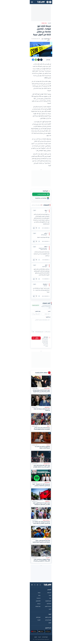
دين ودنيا (38, 603)
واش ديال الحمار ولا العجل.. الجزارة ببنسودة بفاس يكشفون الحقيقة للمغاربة (41, 541)
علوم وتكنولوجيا (48, 601)
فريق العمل (38, 617)
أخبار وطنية (49, 592)
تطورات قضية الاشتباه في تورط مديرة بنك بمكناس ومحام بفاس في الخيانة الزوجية (41, 390)
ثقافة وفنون (38, 601)
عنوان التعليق (38, 311)
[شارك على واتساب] (36, 60)
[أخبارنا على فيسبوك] (50, 2)
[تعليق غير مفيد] (36, 228)
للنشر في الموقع (48, 617)
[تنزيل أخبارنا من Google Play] (48, 631)
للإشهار (50, 622)
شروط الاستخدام (48, 620)
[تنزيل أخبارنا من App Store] (41, 631)
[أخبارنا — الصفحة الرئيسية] (41, 2)
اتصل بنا (39, 620)
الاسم (49, 311)
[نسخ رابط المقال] (41, 60)
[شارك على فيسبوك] (33, 60)
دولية (50, 598)
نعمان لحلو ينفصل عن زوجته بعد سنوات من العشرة (42, 409)
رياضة (39, 595)
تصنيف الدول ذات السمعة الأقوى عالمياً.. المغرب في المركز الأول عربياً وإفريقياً (41, 503)
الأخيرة (50, 609)
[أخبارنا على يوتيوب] (32, 585)
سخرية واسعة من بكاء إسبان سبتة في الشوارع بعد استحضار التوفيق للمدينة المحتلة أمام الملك (42, 428)
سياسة (39, 592)
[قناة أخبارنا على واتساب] (47, 2)
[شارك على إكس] (38, 60)
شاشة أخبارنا (49, 603)
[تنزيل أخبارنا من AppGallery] (34, 631)
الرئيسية (49, 23)
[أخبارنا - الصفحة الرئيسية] (47, 584)
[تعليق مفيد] (34, 228)
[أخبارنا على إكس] (35, 585)
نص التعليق (47, 317)
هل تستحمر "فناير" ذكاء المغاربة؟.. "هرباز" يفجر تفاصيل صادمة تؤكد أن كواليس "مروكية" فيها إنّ (41, 484)
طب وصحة (38, 598)
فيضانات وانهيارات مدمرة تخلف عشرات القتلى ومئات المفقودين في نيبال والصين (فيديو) (41, 560)
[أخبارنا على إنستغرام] (37, 585)
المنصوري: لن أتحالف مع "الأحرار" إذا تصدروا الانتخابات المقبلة (42, 447)
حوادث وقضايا (44, 23)
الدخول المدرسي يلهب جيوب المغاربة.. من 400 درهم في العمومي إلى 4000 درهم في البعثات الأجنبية (41, 522)
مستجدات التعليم (48, 606)
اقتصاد (50, 595)
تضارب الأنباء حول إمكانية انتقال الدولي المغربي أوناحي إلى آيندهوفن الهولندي (41, 466)
